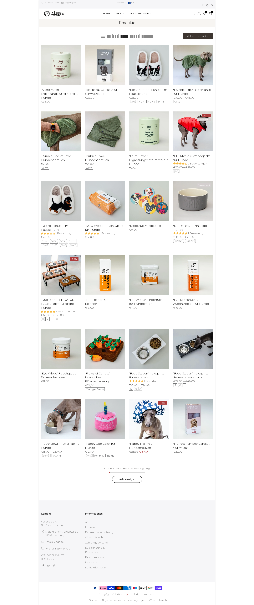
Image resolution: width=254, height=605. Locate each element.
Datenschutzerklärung (99, 532)
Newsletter (91, 562)
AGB (87, 522)
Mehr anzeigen (127, 479)
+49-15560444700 (51, 3)
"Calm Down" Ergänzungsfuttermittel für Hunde (148, 160)
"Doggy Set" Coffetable (145, 225)
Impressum (92, 527)
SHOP (119, 13)
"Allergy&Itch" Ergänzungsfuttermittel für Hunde (60, 93)
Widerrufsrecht (94, 537)
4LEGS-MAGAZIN (139, 13)
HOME (107, 13)
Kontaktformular (95, 567)
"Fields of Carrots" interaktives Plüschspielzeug (97, 377)
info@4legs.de (70, 3)
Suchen (94, 600)
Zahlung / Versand (96, 542)
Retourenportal (95, 557)
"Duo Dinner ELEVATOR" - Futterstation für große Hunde (59, 303)
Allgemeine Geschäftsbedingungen (124, 600)
